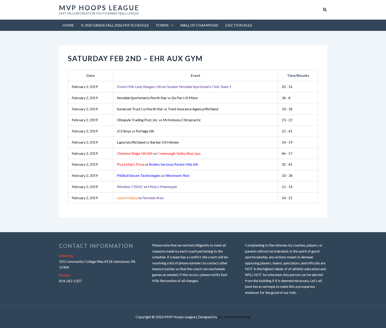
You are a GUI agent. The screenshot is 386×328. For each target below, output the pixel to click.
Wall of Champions (199, 25)
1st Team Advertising (234, 317)
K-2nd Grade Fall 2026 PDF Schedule (115, 25)
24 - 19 (287, 142)
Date (90, 75)
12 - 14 (287, 186)
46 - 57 (287, 153)
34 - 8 (286, 98)
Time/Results (298, 75)
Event (195, 75)
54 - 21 (287, 198)
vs (174, 86)
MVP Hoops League (99, 8)
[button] (325, 10)
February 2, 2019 (85, 86)
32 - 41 (287, 164)
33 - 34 (287, 175)
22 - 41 (287, 131)
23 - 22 (287, 120)
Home (68, 25)
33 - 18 (287, 109)
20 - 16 (287, 86)
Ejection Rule (238, 25)
